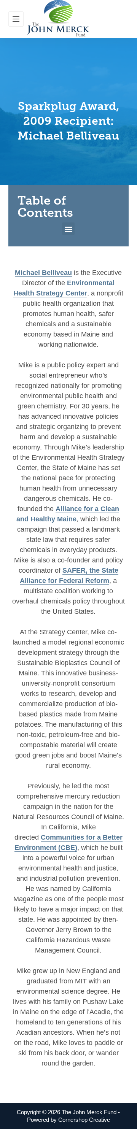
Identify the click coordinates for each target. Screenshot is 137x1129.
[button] (68, 228)
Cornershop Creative (84, 1119)
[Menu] (16, 19)
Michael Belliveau (43, 272)
